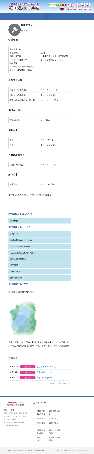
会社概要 (14, 221)
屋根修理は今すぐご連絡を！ (23, 240)
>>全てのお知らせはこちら (60, 383)
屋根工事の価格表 (18, 259)
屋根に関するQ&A (45, 378)
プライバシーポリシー (20, 246)
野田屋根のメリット (45, 372)
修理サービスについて (46, 367)
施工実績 (14, 265)
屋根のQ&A (15, 271)
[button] (47, 15)
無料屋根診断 (16, 278)
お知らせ (14, 234)
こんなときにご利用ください (23, 253)
